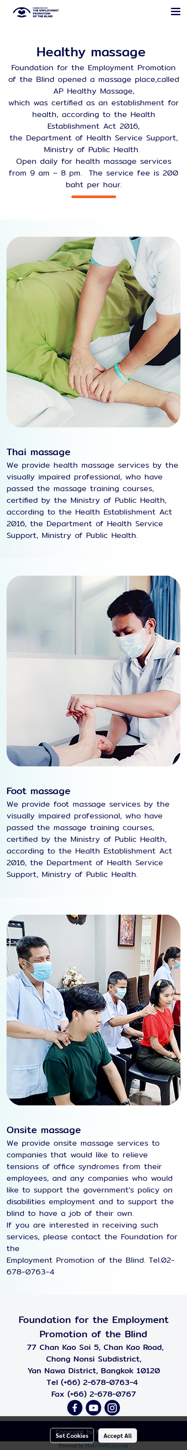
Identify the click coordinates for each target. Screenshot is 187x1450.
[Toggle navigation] (175, 12)
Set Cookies (72, 1435)
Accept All (118, 1435)
